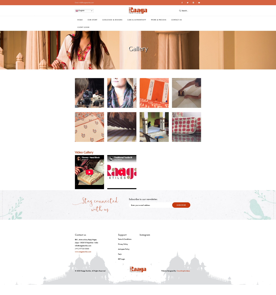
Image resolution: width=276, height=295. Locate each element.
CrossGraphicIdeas (183, 271)
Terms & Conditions (124, 239)
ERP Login (121, 259)
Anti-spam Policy (123, 249)
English (81, 10)
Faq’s (120, 254)
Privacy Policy (123, 244)
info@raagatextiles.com (86, 3)
